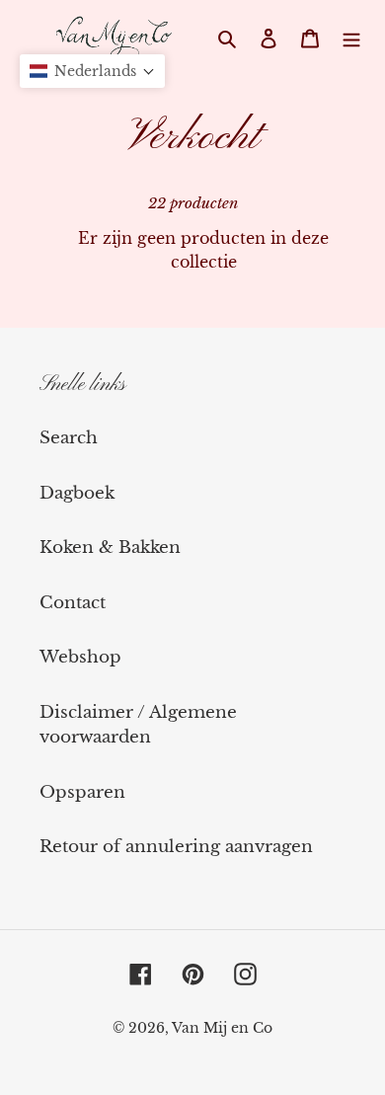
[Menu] (351, 37)
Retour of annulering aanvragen (176, 846)
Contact (72, 602)
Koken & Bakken (110, 547)
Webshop (80, 657)
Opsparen (82, 792)
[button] (92, 71)
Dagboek (77, 493)
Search (68, 438)
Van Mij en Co (222, 1028)
